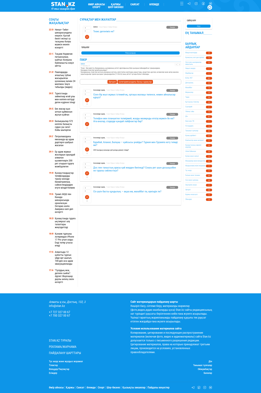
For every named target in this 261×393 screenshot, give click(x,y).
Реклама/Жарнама (62, 347)
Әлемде (154, 4)
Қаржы (116, 4)
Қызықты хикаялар (133, 387)
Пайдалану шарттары (65, 353)
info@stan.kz (57, 306)
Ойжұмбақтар (205, 369)
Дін (210, 361)
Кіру (198, 26)
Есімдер (53, 373)
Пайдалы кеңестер (158, 387)
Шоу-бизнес (116, 7)
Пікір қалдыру (130, 53)
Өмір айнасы (96, 4)
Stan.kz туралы (60, 340)
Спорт (96, 7)
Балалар (208, 373)
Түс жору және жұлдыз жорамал (66, 361)
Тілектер (53, 365)
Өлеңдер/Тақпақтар (59, 369)
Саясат (134, 4)
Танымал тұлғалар (202, 365)
